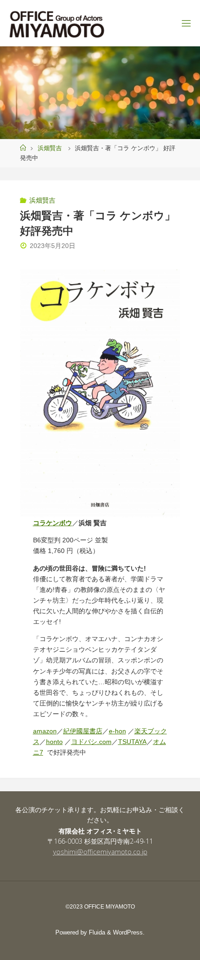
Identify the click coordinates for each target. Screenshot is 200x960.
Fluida (96, 932)
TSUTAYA (132, 741)
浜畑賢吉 (50, 148)
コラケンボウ (52, 523)
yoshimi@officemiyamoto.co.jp (100, 851)
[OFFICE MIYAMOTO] (56, 23)
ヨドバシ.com (91, 741)
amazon (45, 731)
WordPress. (129, 932)
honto (54, 741)
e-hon (117, 731)
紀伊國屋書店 (82, 731)
